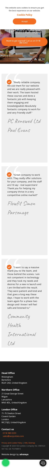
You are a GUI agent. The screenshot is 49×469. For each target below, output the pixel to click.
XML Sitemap (29, 443)
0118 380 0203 (9, 433)
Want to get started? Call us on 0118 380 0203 (23, 41)
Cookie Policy (24, 14)
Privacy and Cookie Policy (12, 443)
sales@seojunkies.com (13, 436)
